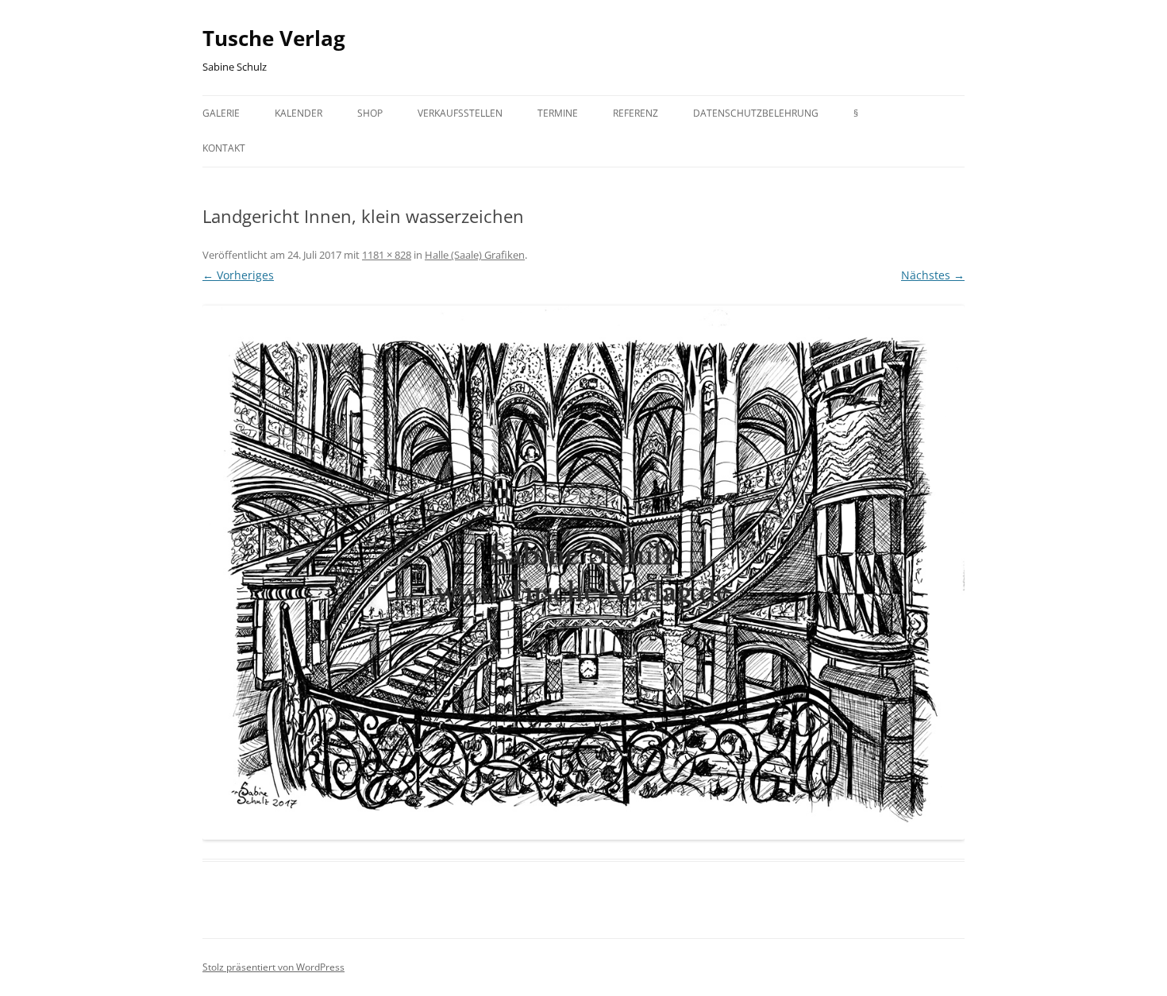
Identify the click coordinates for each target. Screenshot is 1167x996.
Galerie (221, 113)
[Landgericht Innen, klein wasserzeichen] (583, 573)
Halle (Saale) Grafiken (475, 255)
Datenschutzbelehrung (755, 113)
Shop (370, 113)
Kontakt (223, 148)
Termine (557, 113)
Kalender (298, 113)
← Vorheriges (238, 275)
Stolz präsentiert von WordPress (273, 967)
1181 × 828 (386, 255)
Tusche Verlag (273, 38)
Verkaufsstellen (460, 113)
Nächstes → (933, 275)
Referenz (635, 113)
